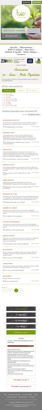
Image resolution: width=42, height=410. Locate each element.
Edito (5, 394)
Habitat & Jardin (13, 52)
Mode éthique (30, 52)
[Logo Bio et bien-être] (21, 17)
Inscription (26, 2)
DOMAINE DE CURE (10, 194)
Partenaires (32, 397)
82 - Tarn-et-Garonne (8, 105)
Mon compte (37, 2)
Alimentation (26, 47)
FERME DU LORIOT (10, 208)
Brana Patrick (7, 249)
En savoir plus (35, 126)
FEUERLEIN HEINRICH (11, 222)
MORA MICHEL (8, 180)
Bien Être (29, 50)
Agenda (13, 47)
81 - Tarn (5, 104)
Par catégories (33, 90)
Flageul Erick (7, 149)
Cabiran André (8, 263)
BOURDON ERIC (9, 132)
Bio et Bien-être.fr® (28, 402)
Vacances (21, 54)
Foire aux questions (27, 394)
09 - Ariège (6, 94)
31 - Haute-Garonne (8, 99)
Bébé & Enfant (15, 50)
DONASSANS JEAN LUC (11, 120)
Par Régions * (21, 90)
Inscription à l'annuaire (14, 394)
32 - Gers (5, 97)
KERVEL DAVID (8, 236)
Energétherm (7, 276)
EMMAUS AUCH (8, 165)
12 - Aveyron (6, 95)
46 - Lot (5, 102)
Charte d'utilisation (12, 397)
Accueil (24, 65)
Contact (36, 394)
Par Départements (8, 90)
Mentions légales (23, 397)
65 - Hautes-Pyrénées (8, 100)
